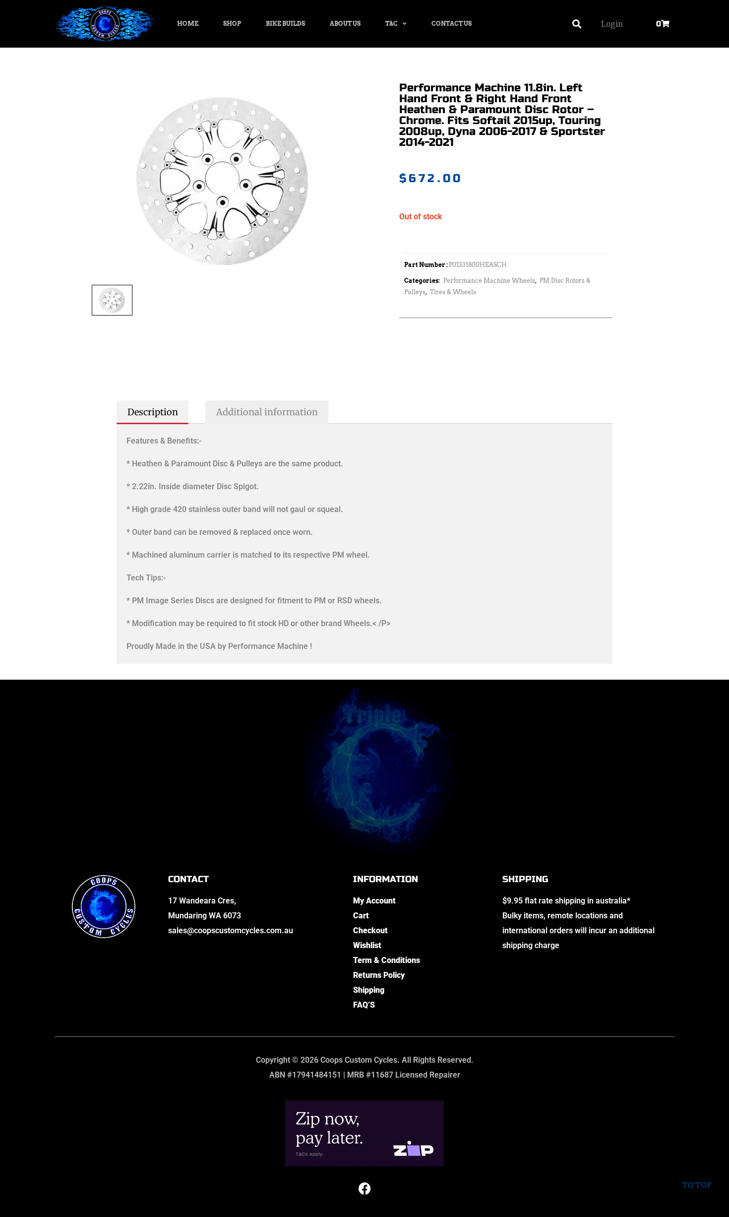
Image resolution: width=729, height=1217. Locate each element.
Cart (361, 915)
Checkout (370, 930)
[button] (577, 24)
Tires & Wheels (453, 292)
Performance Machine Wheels (489, 280)
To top (696, 1185)
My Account (374, 900)
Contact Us (451, 23)
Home (187, 23)
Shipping (368, 990)
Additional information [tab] (267, 412)
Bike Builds (285, 23)
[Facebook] (364, 1188)
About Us (345, 23)
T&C (391, 23)
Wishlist (367, 945)
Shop (232, 23)
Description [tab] (152, 412)
